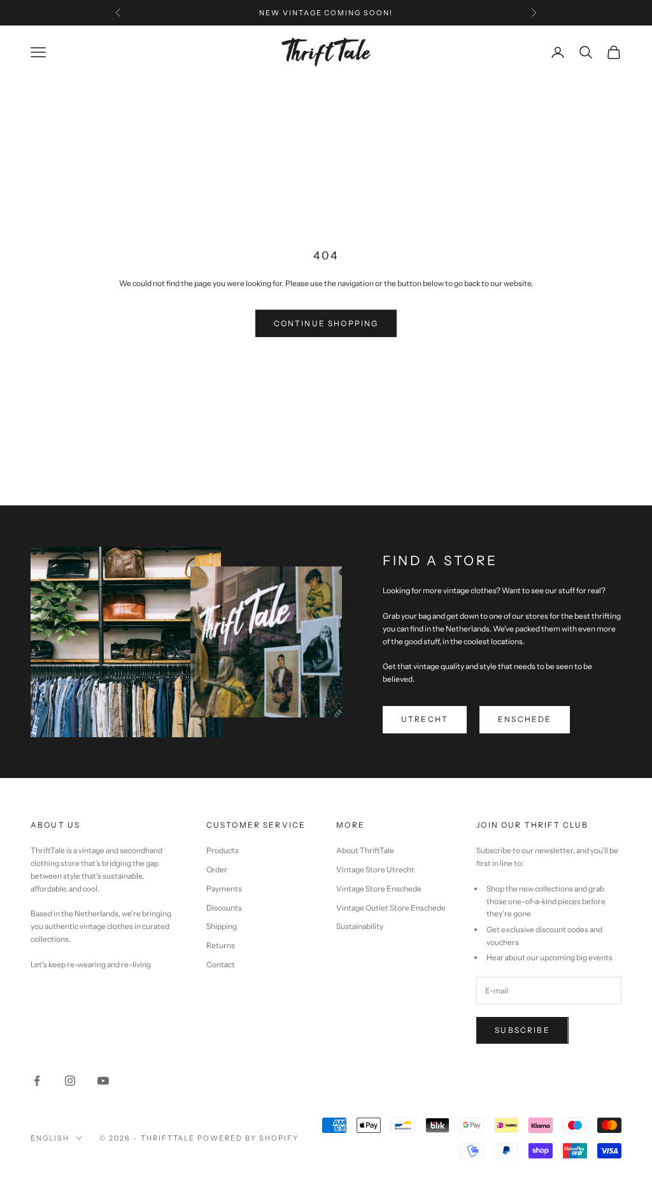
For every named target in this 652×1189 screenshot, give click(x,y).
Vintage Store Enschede (379, 888)
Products (222, 850)
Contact (220, 964)
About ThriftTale (365, 850)
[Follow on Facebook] (37, 1080)
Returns (220, 945)
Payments (224, 888)
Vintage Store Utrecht (375, 869)
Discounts (224, 907)
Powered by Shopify (248, 1138)
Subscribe (522, 1030)
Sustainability (359, 926)
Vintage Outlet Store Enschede (391, 907)
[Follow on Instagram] (70, 1080)
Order (216, 869)
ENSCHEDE (524, 719)
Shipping (221, 926)
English (50, 1138)
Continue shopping (326, 323)
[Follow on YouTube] (103, 1080)
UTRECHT (424, 719)
